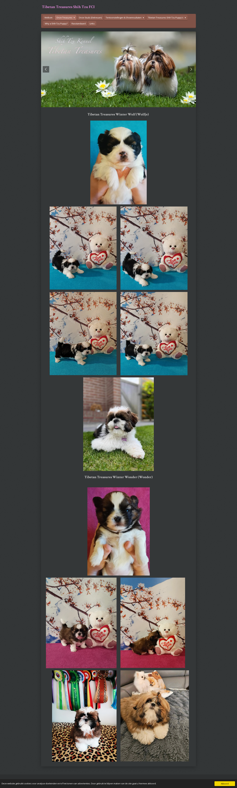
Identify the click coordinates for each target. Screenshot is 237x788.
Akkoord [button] (225, 783)
